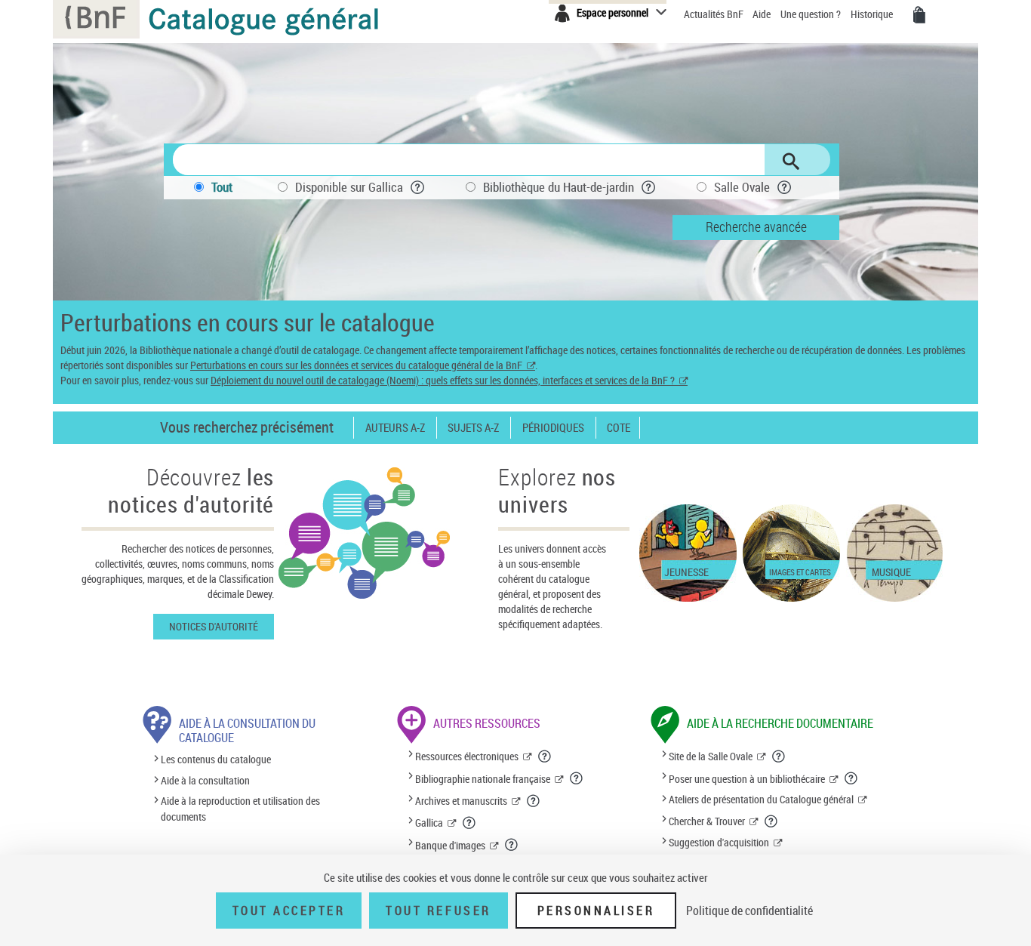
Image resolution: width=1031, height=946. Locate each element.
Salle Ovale (742, 187)
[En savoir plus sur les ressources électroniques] (545, 756)
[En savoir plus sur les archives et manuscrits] (533, 801)
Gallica (429, 822)
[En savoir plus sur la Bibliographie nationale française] (576, 778)
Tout (221, 187)
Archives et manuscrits (461, 800)
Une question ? (811, 14)
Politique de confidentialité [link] (749, 910)
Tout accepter (289, 910)
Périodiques (553, 428)
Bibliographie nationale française (482, 779)
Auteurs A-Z (395, 428)
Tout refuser (438, 910)
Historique (873, 14)
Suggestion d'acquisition (719, 842)
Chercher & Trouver (707, 821)
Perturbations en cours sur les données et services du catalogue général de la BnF (356, 365)
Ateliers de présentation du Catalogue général (761, 799)
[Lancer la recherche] (791, 162)
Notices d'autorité (213, 626)
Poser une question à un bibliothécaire (747, 779)
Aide (762, 14)
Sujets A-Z (473, 428)
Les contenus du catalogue (216, 760)
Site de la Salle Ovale (710, 756)
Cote (618, 428)
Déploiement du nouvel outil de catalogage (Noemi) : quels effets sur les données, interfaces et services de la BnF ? (443, 380)
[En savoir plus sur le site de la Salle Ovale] (779, 756)
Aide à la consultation (205, 780)
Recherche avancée (756, 226)
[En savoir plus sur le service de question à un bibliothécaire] (851, 778)
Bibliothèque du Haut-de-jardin (558, 187)
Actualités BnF (715, 14)
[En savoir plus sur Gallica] (469, 823)
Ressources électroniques (467, 756)
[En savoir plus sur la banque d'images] (512, 845)
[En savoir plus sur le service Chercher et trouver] (771, 821)
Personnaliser (596, 910)
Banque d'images (450, 845)
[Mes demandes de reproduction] (919, 15)
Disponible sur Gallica (349, 187)
